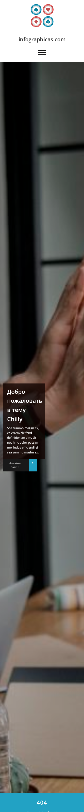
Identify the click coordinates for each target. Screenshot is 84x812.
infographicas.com (42, 39)
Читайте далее (15, 465)
